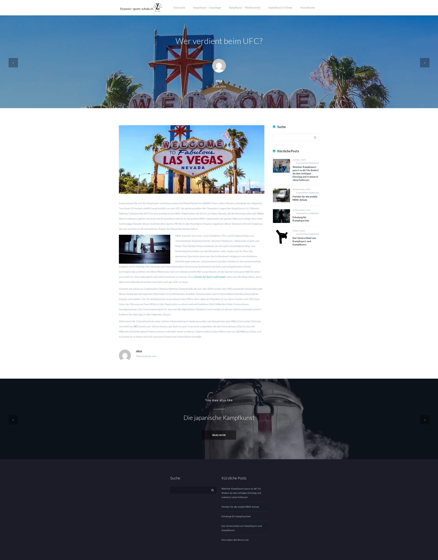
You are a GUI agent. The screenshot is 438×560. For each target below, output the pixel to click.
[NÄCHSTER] (424, 62)
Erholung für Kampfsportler (236, 516)
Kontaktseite (307, 7)
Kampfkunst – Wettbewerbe (244, 7)
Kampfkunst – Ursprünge (207, 7)
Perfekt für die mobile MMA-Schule (240, 506)
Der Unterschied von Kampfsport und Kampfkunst (304, 241)
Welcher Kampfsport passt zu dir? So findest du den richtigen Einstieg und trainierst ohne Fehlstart (306, 173)
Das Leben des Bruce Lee (235, 539)
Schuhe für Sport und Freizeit (210, 276)
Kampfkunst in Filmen (280, 7)
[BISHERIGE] (13, 62)
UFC (136, 326)
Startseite (179, 7)
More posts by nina (146, 356)
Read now (219, 435)
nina (219, 81)
